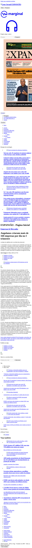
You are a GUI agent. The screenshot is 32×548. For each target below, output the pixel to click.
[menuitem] (5, 125)
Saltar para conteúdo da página (8, 1)
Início (5, 506)
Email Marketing (7, 539)
